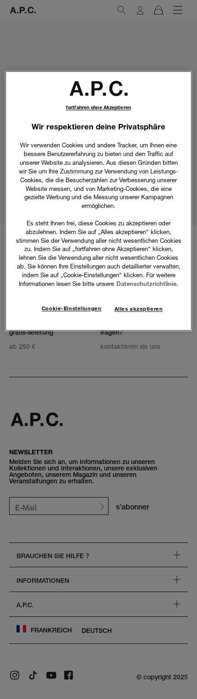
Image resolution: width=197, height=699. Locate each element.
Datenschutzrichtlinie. (147, 283)
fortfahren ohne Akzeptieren (98, 108)
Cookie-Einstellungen (71, 308)
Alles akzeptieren (139, 309)
